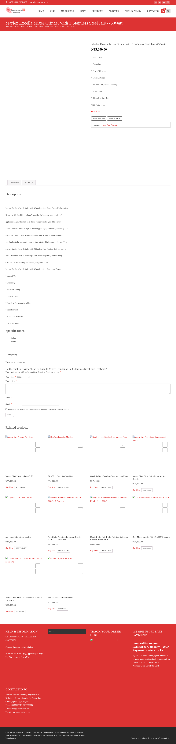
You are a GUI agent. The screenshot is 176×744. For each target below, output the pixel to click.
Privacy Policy (133, 11)
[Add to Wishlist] (37, 444)
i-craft (155, 738)
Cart (83, 11)
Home (41, 11)
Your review (11, 381)
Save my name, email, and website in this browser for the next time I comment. (39, 409)
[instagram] (168, 3)
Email (9, 404)
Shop (52, 11)
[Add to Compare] (37, 449)
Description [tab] (14, 183)
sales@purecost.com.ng (20, 709)
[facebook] (155, 3)
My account (67, 11)
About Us (114, 11)
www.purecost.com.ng (21, 712)
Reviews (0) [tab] (28, 183)
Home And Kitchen (18, 27)
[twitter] (159, 3)
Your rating (11, 377)
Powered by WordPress (139, 738)
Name (9, 398)
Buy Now (9, 487)
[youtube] (164, 3)
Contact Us (153, 11)
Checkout (97, 11)
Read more (147, 490)
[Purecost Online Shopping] (13, 10)
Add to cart (21, 487)
